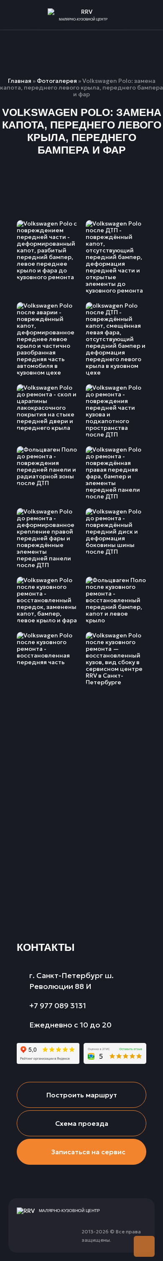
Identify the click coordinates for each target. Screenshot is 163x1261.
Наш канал (23, 1232)
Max (60, 1232)
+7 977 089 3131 (149, 15)
